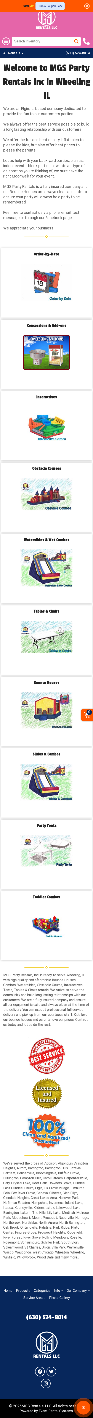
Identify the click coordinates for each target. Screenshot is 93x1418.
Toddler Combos (46, 897)
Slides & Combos (46, 754)
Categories (42, 1291)
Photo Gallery (59, 1298)
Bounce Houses (46, 683)
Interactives (46, 397)
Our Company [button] (77, 1291)
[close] (87, 6)
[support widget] (83, 1408)
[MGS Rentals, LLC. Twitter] (51, 1371)
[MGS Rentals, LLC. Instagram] (46, 1383)
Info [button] (57, 1291)
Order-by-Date (46, 254)
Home (8, 1291)
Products (23, 1291)
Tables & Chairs (46, 611)
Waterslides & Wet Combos (46, 540)
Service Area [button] (33, 1298)
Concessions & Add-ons (46, 325)
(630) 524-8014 (78, 53)
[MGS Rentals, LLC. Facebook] (40, 1371)
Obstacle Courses (46, 468)
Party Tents (46, 825)
